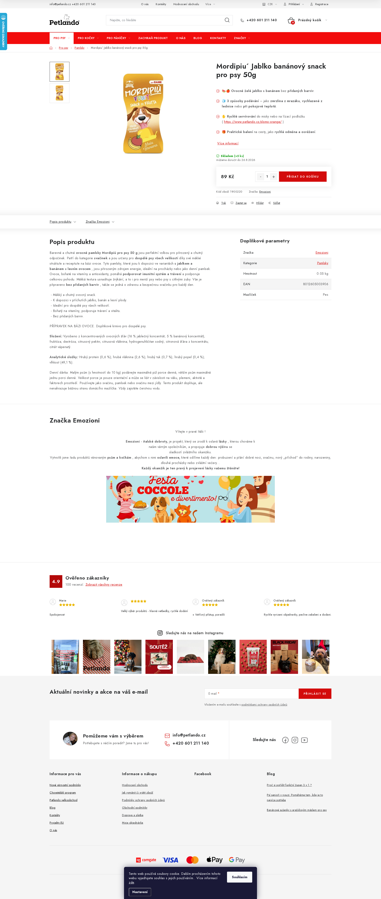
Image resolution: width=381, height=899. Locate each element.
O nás (145, 4)
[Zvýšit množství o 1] (273, 176)
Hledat (227, 20)
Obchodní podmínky (134, 808)
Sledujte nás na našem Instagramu (194, 633)
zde (131, 882)
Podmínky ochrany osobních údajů (143, 800)
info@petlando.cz (60, 4)
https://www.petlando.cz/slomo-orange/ (253, 122)
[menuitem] (62, 38)
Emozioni (265, 192)
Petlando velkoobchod (63, 800)
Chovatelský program (63, 793)
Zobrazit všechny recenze (104, 584)
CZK (270, 4)
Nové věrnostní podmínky (65, 785)
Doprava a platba (132, 815)
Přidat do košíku (303, 177)
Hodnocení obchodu (186, 4)
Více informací (228, 143)
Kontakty (161, 4)
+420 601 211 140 (84, 4)
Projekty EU (57, 823)
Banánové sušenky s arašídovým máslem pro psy (297, 810)
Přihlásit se (315, 694)
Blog (52, 808)
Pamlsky (322, 263)
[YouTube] (304, 740)
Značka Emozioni (98, 221)
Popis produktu (60, 221)
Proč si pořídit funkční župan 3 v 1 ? (289, 785)
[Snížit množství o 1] (260, 176)
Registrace (321, 4)
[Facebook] (285, 740)
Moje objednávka (132, 823)
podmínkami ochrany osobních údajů (264, 705)
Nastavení (140, 892)
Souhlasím (239, 877)
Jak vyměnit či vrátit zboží (137, 793)
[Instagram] (295, 740)
